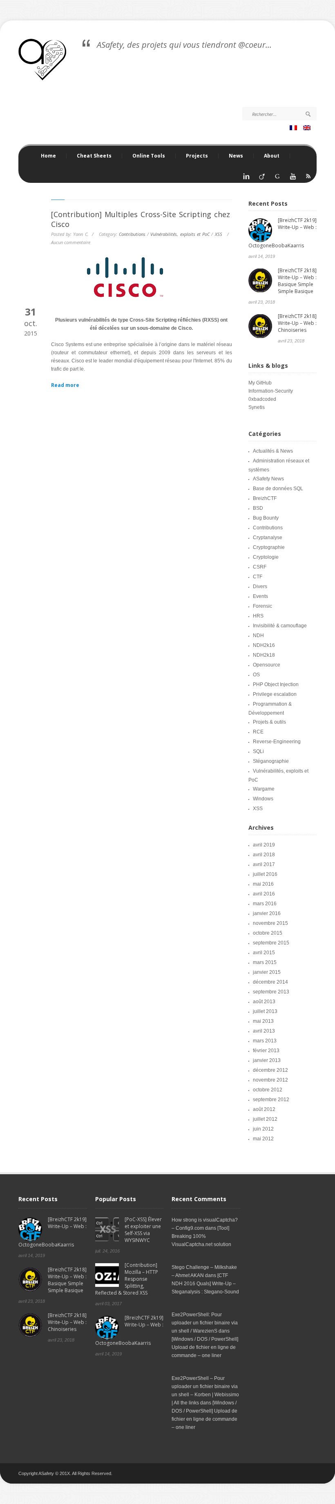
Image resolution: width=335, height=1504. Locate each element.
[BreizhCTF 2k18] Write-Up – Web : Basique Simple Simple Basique (297, 281)
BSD (258, 508)
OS (256, 675)
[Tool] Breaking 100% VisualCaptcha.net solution (201, 1236)
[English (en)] (308, 128)
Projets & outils (269, 722)
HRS (258, 616)
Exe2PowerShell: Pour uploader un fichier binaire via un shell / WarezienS (205, 1323)
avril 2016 (264, 894)
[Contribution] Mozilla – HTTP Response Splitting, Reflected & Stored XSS (126, 1279)
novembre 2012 (270, 1080)
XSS (218, 234)
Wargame (264, 789)
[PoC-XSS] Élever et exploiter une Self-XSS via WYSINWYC (143, 1230)
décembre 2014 (270, 982)
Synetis (256, 407)
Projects (192, 155)
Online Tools (143, 155)
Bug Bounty (266, 518)
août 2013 (264, 1001)
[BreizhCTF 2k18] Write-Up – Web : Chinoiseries (297, 323)
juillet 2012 (265, 1119)
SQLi (258, 751)
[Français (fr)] (294, 128)
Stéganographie (271, 761)
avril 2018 (264, 855)
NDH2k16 (264, 645)
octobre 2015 (267, 933)
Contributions (132, 234)
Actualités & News (273, 451)
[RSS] (308, 178)
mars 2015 (265, 962)
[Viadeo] (262, 178)
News (236, 155)
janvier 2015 (267, 972)
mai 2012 (263, 1139)
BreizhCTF (265, 498)
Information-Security (270, 391)
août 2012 (264, 1109)
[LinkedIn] (246, 178)
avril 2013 (264, 1031)
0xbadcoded (262, 399)
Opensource (266, 665)
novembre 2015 (270, 923)
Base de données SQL (278, 488)
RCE (258, 732)
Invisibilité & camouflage (280, 626)
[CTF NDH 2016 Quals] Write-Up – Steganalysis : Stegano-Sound (205, 1284)
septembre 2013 (271, 992)
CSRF (259, 567)
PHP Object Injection (276, 684)
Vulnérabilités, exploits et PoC (180, 234)
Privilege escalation (275, 694)
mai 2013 (263, 1021)
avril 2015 (264, 952)
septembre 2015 (271, 943)
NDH (258, 635)
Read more (65, 385)
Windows (263, 799)
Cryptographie (269, 547)
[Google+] (277, 178)
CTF (257, 577)
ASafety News (268, 479)
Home (48, 155)
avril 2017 (264, 864)
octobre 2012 (267, 1090)
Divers (260, 586)
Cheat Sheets (89, 155)
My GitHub (260, 383)
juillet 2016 (265, 874)
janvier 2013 (267, 1060)
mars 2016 (265, 903)
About (271, 155)
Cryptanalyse (267, 537)
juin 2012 (263, 1129)
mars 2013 (265, 1041)
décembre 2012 (270, 1070)
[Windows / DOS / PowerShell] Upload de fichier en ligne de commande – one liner (205, 1347)
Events (260, 596)
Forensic (262, 606)
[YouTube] (293, 178)
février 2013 (266, 1050)
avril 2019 (264, 845)
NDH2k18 (264, 655)
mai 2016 (263, 884)
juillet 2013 (265, 1011)
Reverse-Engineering (277, 741)
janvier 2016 (267, 913)
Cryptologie (266, 557)
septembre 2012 (271, 1099)
